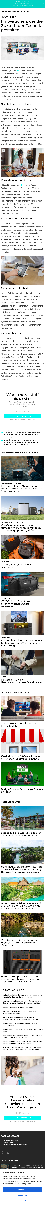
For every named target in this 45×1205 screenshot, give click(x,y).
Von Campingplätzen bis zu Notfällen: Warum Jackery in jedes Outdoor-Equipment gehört (21, 528)
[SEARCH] (43, 3)
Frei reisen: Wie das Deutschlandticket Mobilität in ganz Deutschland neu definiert (23, 1036)
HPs (3, 338)
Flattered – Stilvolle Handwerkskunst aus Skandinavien (22, 681)
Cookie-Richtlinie (8, 1142)
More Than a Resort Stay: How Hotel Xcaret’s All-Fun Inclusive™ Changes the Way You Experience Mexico (22, 870)
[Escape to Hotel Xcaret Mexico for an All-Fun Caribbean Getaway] (22, 818)
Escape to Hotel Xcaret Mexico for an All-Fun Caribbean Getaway (21, 834)
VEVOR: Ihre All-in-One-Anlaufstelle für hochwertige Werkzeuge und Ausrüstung (21, 643)
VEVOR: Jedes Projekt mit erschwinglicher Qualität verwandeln (16, 604)
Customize (22, 1195)
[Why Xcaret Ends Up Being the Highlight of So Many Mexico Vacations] (22, 925)
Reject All (22, 1201)
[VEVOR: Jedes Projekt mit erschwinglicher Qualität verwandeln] (22, 584)
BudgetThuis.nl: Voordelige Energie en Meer (22, 790)
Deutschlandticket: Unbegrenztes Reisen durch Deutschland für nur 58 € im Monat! (22, 1042)
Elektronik (6, 561)
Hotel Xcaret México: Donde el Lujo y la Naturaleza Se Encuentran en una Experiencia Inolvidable (21, 906)
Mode (4, 677)
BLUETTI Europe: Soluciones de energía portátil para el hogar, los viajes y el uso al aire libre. (20, 979)
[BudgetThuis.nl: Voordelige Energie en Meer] (22, 774)
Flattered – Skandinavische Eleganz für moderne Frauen (23, 1030)
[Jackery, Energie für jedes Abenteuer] (22, 547)
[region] (22, 1187)
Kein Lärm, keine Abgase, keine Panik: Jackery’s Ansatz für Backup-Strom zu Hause (22, 489)
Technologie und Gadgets (12, 483)
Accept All (22, 1189)
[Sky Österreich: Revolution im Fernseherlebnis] (22, 708)
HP (18, 70)
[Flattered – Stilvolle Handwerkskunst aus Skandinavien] (22, 662)
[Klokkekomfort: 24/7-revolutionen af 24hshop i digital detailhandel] (22, 741)
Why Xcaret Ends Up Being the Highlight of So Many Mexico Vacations (19, 943)
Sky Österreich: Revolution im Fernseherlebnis (18, 724)
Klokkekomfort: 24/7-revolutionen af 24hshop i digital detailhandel (21, 757)
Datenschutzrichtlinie (10, 1141)
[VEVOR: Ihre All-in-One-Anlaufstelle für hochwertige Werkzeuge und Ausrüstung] (22, 623)
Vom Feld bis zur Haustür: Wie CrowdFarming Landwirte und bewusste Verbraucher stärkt (22, 1048)
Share (3, 38)
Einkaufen (6, 598)
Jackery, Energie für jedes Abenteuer (16, 566)
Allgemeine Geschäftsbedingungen (15, 1144)
